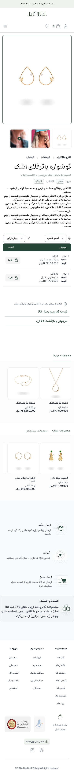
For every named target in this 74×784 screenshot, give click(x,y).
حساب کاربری (37, 680)
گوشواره (30, 157)
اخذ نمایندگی (13, 680)
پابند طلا (60, 703)
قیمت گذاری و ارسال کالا (52, 311)
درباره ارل (13, 657)
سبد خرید (37, 665)
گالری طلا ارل (64, 157)
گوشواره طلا (60, 696)
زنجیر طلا (61, 688)
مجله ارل (37, 688)
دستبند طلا (61, 673)
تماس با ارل (13, 673)
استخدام (13, 688)
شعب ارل (13, 665)
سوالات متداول (37, 673)
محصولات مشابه (61, 431)
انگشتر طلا (60, 665)
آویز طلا (60, 657)
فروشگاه (45, 157)
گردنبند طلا (60, 680)
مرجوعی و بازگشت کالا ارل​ (51, 321)
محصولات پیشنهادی (36, 431)
